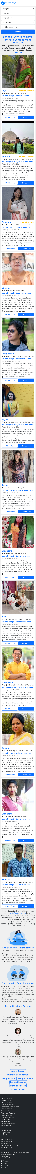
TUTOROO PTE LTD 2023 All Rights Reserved (15, 1152)
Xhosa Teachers (6, 1126)
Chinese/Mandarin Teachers (10, 1107)
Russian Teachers (6, 1119)
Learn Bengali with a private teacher (17, 819)
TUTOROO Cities (6, 1141)
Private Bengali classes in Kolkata (16, 622)
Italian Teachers (6, 1111)
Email (4, 1167)
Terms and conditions (8, 1154)
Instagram (5, 1165)
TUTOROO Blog (6, 1143)
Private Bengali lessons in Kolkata (16, 359)
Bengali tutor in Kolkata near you (16, 753)
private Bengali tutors (17, 913)
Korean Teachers (6, 1115)
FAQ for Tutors (5, 1133)
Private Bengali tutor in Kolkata (15, 96)
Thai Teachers (5, 1121)
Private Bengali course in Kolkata (16, 885)
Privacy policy (5, 1157)
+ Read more (18, 52)
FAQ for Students (6, 1135)
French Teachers (6, 1102)
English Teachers (6, 1098)
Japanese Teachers (7, 1104)
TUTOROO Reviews (7, 1139)
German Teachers (6, 1109)
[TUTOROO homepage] (8, 3)
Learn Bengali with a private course (17, 556)
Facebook (5, 1161)
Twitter (4, 1163)
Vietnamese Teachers (8, 1123)
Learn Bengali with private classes (16, 293)
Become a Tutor (6, 1131)
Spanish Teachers (6, 1100)
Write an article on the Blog (10, 1145)
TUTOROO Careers (7, 1147)
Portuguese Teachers (8, 1113)
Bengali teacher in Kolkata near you (17, 490)
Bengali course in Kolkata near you (17, 227)
